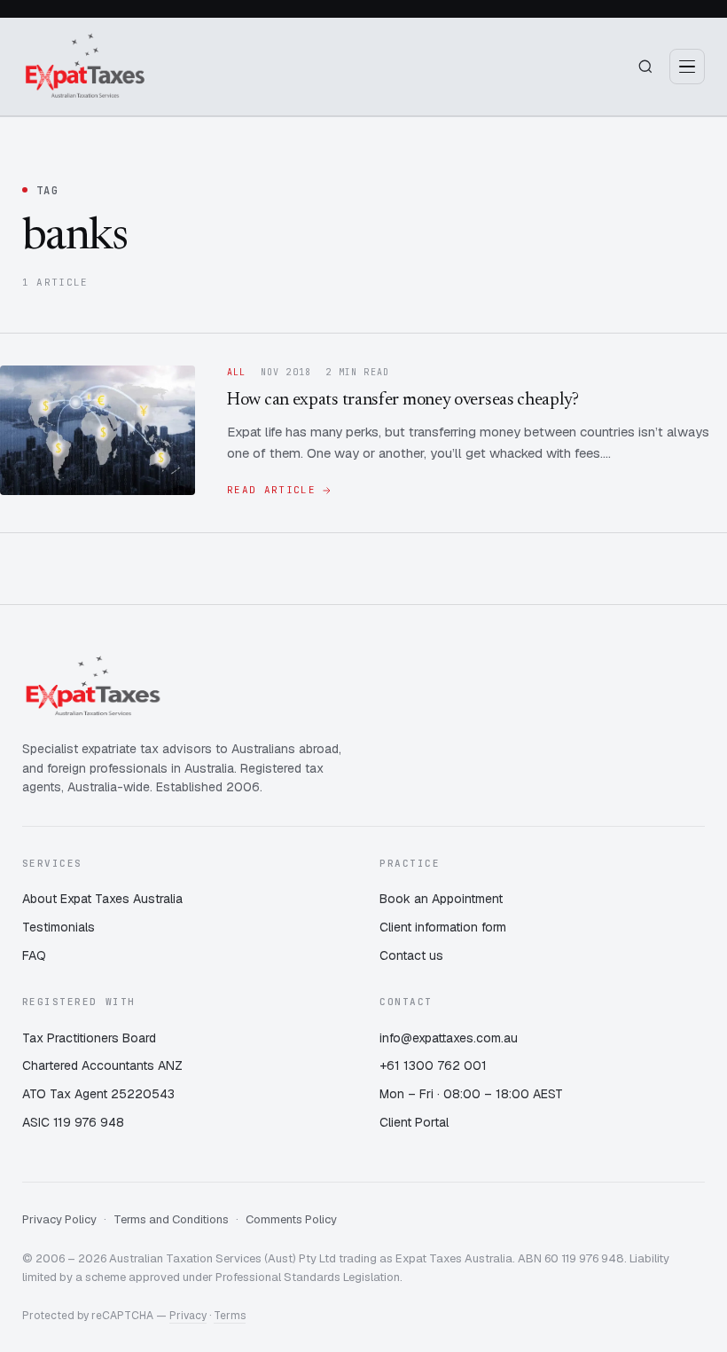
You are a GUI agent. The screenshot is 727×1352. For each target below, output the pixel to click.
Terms (230, 1316)
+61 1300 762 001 (433, 1065)
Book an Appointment (441, 899)
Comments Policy (291, 1219)
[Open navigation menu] (687, 66)
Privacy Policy (59, 1219)
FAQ (34, 955)
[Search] (645, 66)
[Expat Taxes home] (85, 66)
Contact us (411, 955)
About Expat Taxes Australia (102, 899)
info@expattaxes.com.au (448, 1038)
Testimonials (58, 927)
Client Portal (414, 1122)
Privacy (188, 1316)
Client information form (442, 927)
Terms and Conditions (171, 1219)
